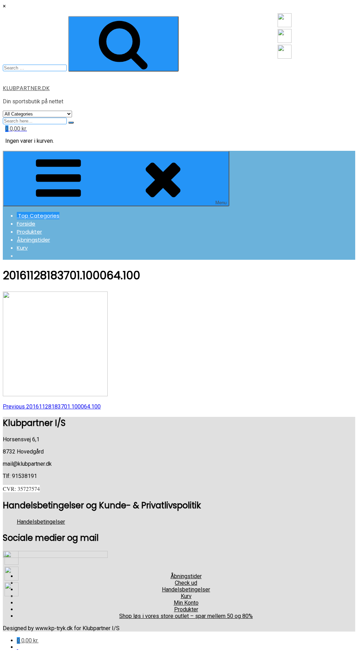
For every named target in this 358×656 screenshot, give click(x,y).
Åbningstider (33, 239)
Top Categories (38, 215)
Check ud (186, 583)
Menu (221, 202)
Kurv (22, 247)
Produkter (29, 231)
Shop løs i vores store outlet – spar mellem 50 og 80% (186, 616)
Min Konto (186, 602)
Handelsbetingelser (41, 521)
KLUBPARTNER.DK (26, 88)
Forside (26, 223)
